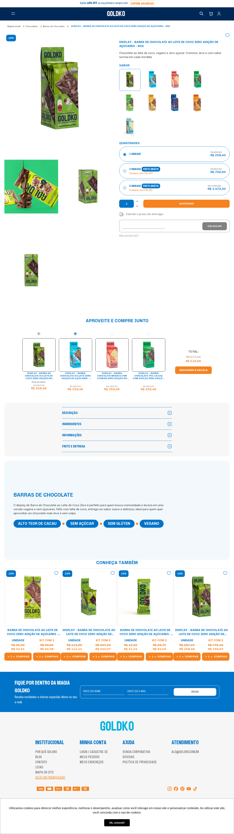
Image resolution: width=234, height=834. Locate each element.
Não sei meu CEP (129, 235)
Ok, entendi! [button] (117, 822)
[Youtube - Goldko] (189, 789)
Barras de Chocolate (54, 26)
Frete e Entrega (73, 446)
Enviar (195, 691)
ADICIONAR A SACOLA (193, 370)
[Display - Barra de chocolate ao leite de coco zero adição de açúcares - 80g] (130, 80)
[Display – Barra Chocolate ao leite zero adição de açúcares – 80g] (152, 80)
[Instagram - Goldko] (169, 789)
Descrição (70, 413)
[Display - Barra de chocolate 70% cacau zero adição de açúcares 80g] (174, 103)
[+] (137, 201)
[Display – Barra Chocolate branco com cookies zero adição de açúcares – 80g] (175, 80)
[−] (137, 206)
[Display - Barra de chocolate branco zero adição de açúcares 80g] (129, 126)
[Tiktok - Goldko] (195, 789)
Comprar (22, 656)
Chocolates (32, 26)
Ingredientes (71, 424)
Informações (72, 435)
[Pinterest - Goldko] (182, 789)
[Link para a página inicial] (13, 26)
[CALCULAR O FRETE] (214, 226)
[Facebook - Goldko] (176, 789)
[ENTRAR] (219, 14)
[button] (13, 13)
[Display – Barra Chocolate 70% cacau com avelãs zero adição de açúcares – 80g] (197, 80)
